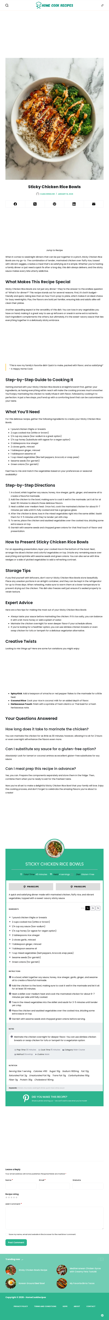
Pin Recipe (33, 886)
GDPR (65, 1306)
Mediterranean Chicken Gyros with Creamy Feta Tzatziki (85, 1270)
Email (42, 1180)
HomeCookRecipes (36, 1297)
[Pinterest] (54, 204)
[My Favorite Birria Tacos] (61, 1283)
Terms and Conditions (45, 1306)
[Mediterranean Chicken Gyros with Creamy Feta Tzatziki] (61, 1270)
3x (98, 908)
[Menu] (102, 5)
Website (77, 1180)
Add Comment (13, 1203)
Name (9, 1180)
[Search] (6, 5)
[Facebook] (15, 204)
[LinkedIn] (74, 204)
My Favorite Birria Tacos (82, 1283)
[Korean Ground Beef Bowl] (10, 1283)
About (77, 1306)
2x (93, 908)
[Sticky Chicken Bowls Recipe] (10, 1270)
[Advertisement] (54, 30)
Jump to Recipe (54, 250)
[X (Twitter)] (35, 204)
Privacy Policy (21, 1306)
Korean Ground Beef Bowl (32, 1283)
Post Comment (16, 1242)
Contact (90, 1306)
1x (88, 908)
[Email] (94, 204)
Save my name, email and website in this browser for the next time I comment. (42, 1234)
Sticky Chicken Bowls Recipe (33, 1270)
